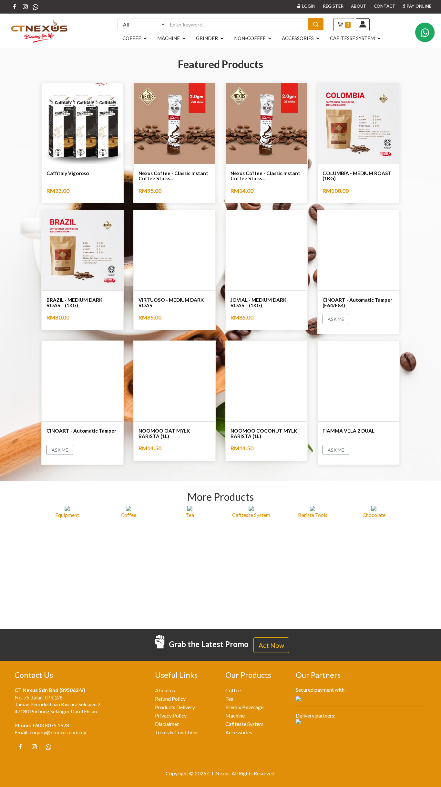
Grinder (207, 38)
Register (333, 6)
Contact (384, 6)
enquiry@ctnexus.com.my (58, 732)
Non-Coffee (250, 38)
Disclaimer (167, 724)
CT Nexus (218, 773)
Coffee (131, 38)
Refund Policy (170, 698)
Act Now (271, 645)
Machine (168, 38)
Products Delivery (175, 707)
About (358, 6)
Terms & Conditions (177, 732)
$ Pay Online (417, 6)
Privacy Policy (171, 715)
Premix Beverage (244, 707)
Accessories (298, 38)
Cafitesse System (352, 38)
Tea (229, 698)
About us (165, 690)
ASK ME (336, 319)
